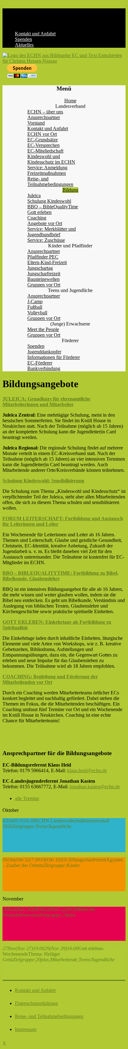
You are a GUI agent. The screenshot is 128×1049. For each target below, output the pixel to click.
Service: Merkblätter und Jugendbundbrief (51, 231)
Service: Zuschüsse (46, 240)
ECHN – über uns (45, 111)
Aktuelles (24, 44)
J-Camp (35, 301)
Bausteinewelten (43, 279)
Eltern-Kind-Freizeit (47, 262)
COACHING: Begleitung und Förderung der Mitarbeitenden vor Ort (50, 679)
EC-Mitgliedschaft (45, 150)
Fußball (34, 307)
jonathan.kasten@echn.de (95, 786)
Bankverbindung (43, 368)
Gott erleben (39, 212)
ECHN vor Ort (42, 134)
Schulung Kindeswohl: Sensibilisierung (43, 480)
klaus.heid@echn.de (87, 770)
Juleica (34, 195)
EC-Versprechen (43, 145)
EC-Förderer (39, 362)
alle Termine (27, 798)
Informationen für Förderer (53, 357)
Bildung (70, 190)
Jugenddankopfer (44, 351)
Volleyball (37, 312)
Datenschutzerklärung (36, 1003)
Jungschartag (40, 268)
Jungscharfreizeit (43, 273)
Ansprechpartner (43, 117)
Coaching (36, 217)
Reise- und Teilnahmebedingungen (50, 181)
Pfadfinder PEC (42, 256)
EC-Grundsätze (42, 139)
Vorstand (36, 123)
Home (70, 100)
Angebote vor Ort (44, 223)
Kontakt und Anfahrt (35, 33)
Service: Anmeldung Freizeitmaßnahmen (47, 170)
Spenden (23, 39)
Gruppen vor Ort (43, 284)
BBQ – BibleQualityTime (52, 206)
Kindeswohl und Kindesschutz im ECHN (51, 159)
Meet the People (43, 329)
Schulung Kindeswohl (49, 201)
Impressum (25, 1029)
